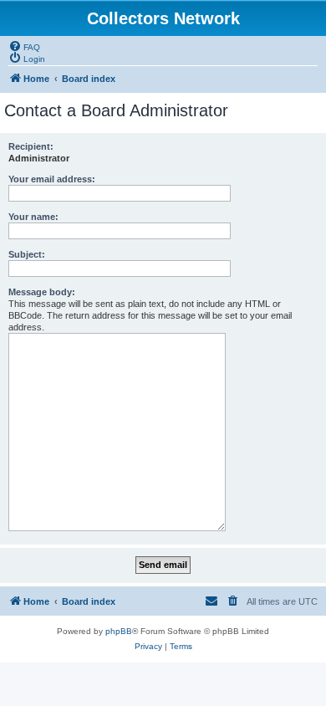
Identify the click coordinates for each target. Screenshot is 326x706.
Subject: (26, 254)
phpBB (118, 631)
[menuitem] (24, 46)
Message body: (41, 292)
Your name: (33, 217)
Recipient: (30, 146)
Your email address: (51, 179)
